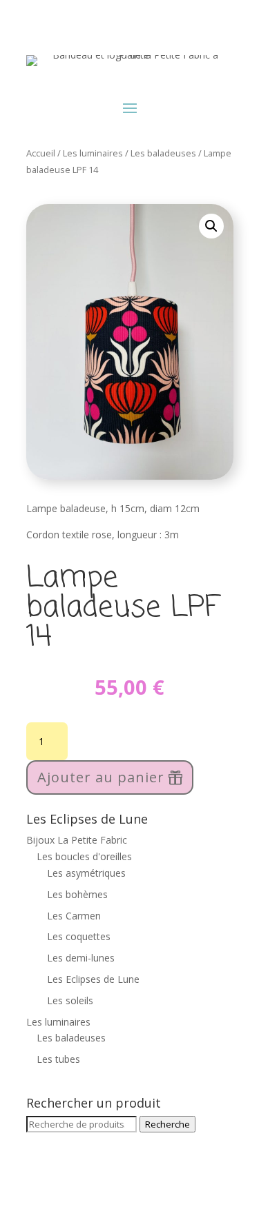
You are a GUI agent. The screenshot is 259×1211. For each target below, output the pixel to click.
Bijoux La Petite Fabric (76, 839)
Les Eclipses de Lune (93, 979)
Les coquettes (79, 936)
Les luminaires (93, 153)
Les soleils (70, 1000)
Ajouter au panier (100, 777)
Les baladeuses (163, 153)
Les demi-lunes (81, 957)
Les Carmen (74, 915)
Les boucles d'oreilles (84, 856)
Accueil (40, 153)
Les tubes (58, 1059)
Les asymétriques (86, 872)
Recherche (167, 1124)
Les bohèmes (77, 894)
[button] (211, 226)
